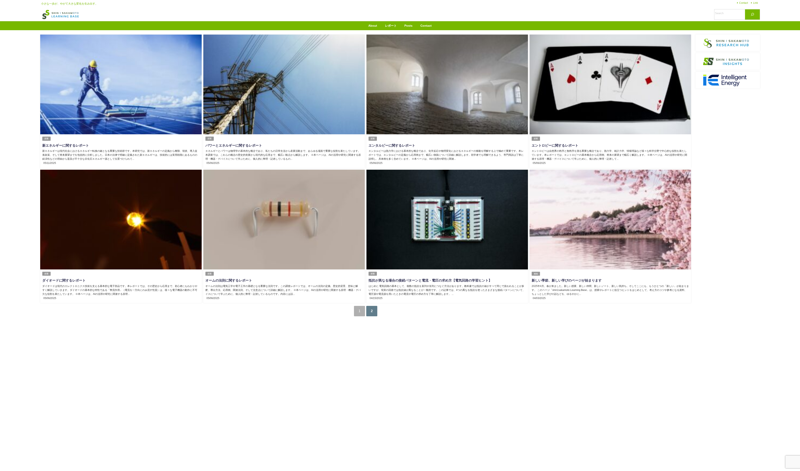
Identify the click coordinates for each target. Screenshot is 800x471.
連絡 (536, 274)
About (372, 25)
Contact (743, 3)
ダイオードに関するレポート (64, 280)
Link (755, 3)
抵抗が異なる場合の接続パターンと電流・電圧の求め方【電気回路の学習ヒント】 (430, 280)
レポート (391, 25)
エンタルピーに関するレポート (392, 145)
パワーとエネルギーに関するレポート (233, 145)
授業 (46, 139)
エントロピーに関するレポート (555, 145)
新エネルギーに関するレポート (65, 145)
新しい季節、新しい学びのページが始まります (567, 280)
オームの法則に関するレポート (228, 280)
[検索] (752, 14)
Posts (408, 25)
